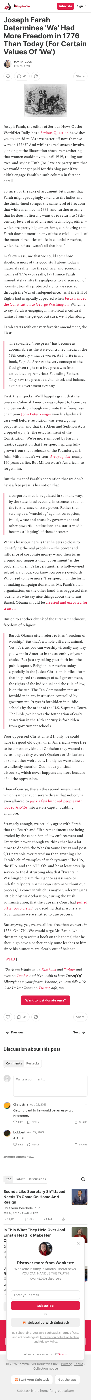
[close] (78, 1243)
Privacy (66, 1364)
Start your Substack (34, 1379)
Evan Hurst (30, 1213)
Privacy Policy (48, 1341)
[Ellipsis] (85, 1104)
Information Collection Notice (59, 1337)
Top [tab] (8, 1179)
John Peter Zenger (36, 414)
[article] (45, 1205)
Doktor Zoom (23, 61)
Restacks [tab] (32, 1063)
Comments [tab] (14, 1063)
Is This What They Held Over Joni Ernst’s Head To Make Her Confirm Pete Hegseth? (34, 1235)
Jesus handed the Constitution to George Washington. (45, 301)
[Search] (83, 1179)
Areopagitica (60, 456)
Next (76, 1032)
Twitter (69, 970)
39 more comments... (19, 1157)
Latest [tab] (20, 1179)
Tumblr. (22, 976)
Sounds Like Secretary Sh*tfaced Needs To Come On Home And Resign (34, 1196)
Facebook (48, 970)
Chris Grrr (20, 1104)
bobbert (19, 1132)
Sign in (82, 6)
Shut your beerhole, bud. (22, 1208)
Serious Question (54, 133)
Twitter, (44, 988)
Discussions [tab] (37, 1179)
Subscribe (65, 6)
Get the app (67, 1379)
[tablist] (23, 1063)
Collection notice (45, 1368)
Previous (17, 1032)
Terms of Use (69, 1333)
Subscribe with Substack (48, 1322)
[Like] (8, 76)
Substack (23, 1390)
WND (10, 959)
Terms (78, 1364)
